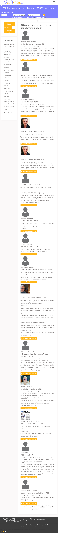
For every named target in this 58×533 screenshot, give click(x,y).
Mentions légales (30, 524)
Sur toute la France (40, 17)
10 (36, 509)
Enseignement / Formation (7, 76)
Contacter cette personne (29, 59)
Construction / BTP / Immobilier (9, 71)
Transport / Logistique (9, 112)
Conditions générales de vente (44, 524)
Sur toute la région (29, 17)
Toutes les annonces (31, 21)
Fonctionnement (18, 524)
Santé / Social (7, 88)
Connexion (8, 27)
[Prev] (25, 506)
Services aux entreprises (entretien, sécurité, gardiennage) (9, 101)
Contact (37, 527)
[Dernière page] (42, 509)
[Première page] (22, 506)
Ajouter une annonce (9, 23)
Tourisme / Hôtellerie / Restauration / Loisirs (9, 108)
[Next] (39, 509)
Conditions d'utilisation (26, 527)
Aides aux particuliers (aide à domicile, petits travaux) (9, 46)
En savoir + (2, 531)
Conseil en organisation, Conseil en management (9, 59)
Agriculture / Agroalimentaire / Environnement (8, 52)
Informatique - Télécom (7, 84)
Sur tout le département (17, 17)
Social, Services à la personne (8, 92)
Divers (5, 116)
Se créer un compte (10, 31)
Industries (6, 80)
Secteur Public (7, 96)
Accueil (21, 21)
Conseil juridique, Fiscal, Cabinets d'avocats (8, 66)
